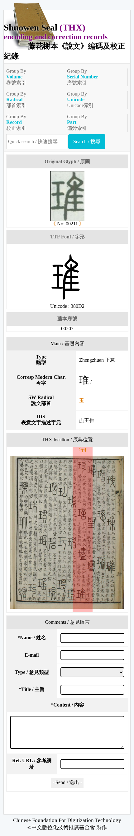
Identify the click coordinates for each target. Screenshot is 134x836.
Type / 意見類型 (32, 672)
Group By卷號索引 (16, 76)
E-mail (32, 655)
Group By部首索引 (16, 99)
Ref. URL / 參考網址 (31, 764)
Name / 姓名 (31, 637)
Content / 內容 (67, 704)
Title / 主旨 (32, 689)
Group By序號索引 (82, 76)
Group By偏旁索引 (77, 122)
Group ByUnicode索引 (80, 99)
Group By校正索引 (16, 122)
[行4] (67, 532)
